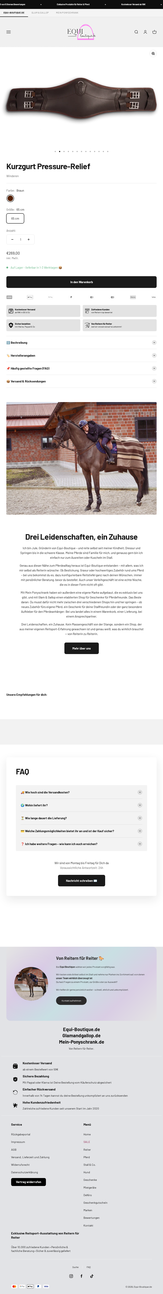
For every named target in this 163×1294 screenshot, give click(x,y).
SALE (86, 1141)
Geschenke (90, 1179)
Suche (75, 1267)
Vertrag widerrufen (28, 1182)
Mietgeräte (89, 1187)
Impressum (18, 1141)
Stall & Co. (89, 1164)
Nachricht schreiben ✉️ (81, 880)
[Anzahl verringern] (12, 239)
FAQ (89, 1267)
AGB (13, 1149)
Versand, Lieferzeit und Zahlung (30, 1157)
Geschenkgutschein (95, 1202)
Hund (86, 1172)
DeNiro (87, 1195)
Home (87, 1134)
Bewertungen (91, 1217)
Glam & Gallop (40, 12)
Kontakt (88, 1225)
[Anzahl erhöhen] (28, 239)
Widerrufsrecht (20, 1164)
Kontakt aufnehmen (71, 1000)
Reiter (87, 1149)
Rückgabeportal (20, 1134)
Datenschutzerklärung (24, 1172)
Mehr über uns (81, 648)
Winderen (12, 176)
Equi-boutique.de (14, 12)
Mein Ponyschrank (67, 12)
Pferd (86, 1157)
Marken (87, 1210)
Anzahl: (11, 230)
